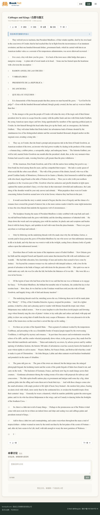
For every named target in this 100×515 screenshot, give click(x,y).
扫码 (54, 27)
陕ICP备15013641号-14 (90, 509)
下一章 (62, 27)
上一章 (14, 27)
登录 (80, 4)
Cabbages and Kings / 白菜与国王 (26, 17)
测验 (34, 27)
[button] (11, 40)
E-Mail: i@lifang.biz (74, 509)
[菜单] (95, 3)
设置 (44, 27)
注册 (88, 4)
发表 (87, 477)
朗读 (24, 27)
